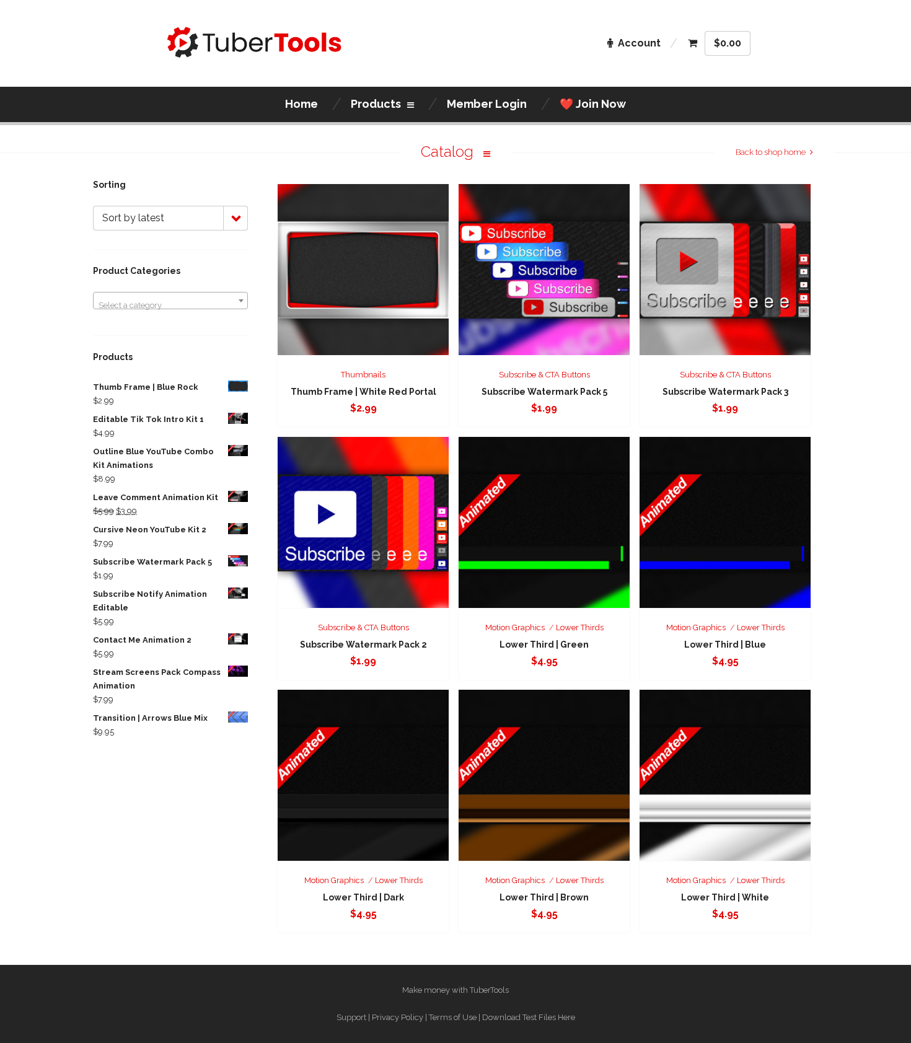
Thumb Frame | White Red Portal (363, 392)
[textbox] (170, 305)
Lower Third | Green (544, 644)
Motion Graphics (515, 627)
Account (639, 43)
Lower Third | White (725, 897)
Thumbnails (363, 374)
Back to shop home (771, 152)
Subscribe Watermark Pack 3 (725, 392)
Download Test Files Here (528, 1017)
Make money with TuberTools (455, 990)
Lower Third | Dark (363, 897)
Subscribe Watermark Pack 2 (363, 644)
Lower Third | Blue (725, 644)
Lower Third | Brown (544, 897)
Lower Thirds (580, 627)
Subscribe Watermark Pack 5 (544, 392)
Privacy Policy (397, 1017)
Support (351, 1017)
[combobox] (170, 300)
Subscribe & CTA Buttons (544, 374)
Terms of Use (453, 1017)
